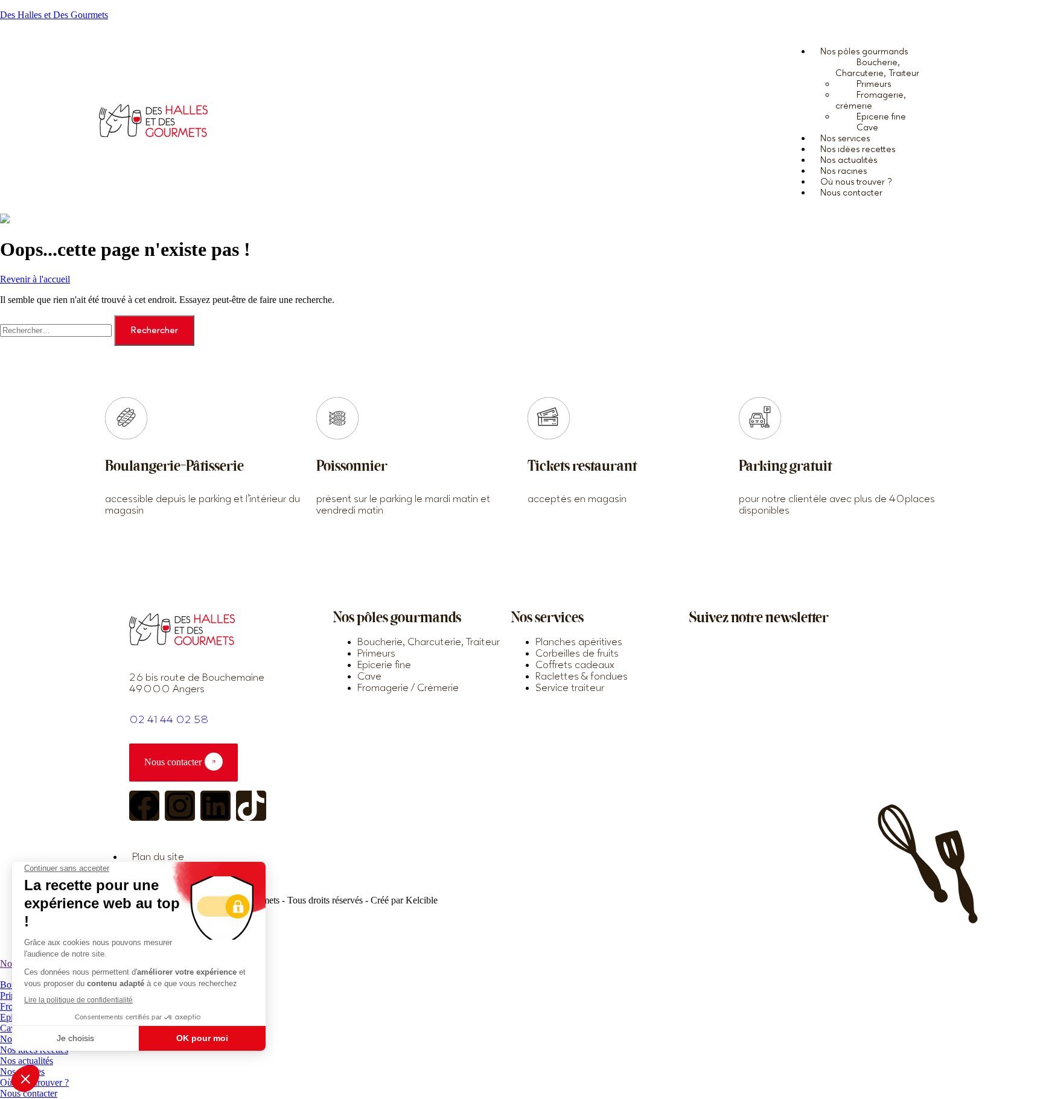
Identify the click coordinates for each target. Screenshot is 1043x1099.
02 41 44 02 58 (169, 719)
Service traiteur (569, 687)
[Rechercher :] (57, 330)
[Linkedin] (215, 806)
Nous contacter (851, 193)
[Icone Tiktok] (251, 806)
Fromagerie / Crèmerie (408, 687)
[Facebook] (144, 806)
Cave (10, 1028)
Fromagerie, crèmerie (870, 100)
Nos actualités (26, 1061)
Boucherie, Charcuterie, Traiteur (877, 67)
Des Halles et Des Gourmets (54, 15)
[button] (877, 51)
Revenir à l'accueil (35, 279)
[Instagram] (180, 806)
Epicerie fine (881, 117)
